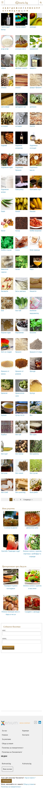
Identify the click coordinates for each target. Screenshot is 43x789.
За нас (4, 731)
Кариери (25, 731)
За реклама (6, 739)
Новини (5, 735)
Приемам (6, 781)
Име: (4, 630)
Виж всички (7, 769)
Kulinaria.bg (26, 764)
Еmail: (4, 638)
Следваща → (28, 499)
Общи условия (28, 784)
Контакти (25, 735)
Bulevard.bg (6, 764)
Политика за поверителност (11, 787)
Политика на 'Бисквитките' (12, 752)
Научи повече (30, 778)
